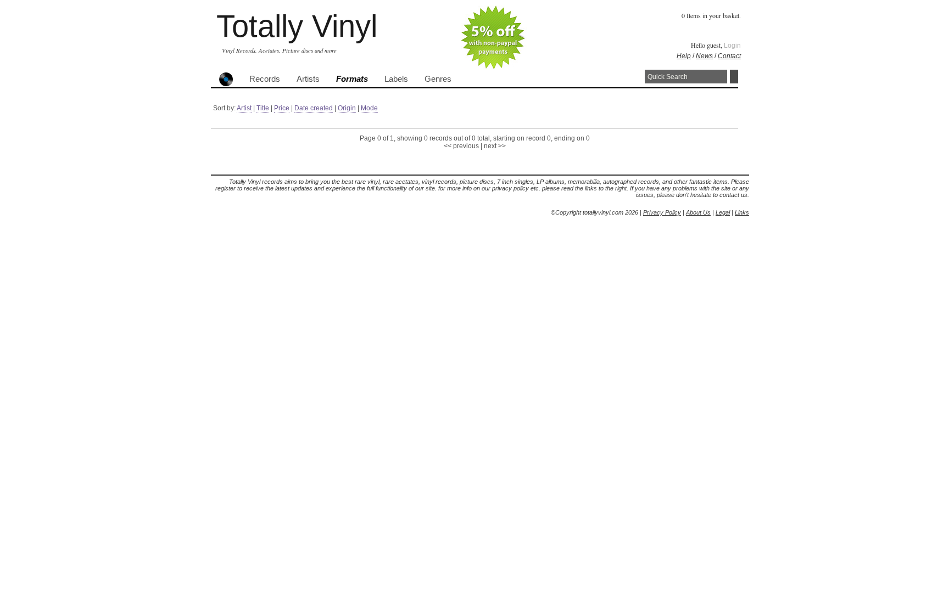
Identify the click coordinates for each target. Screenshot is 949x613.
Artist (244, 108)
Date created (313, 108)
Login (732, 45)
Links (742, 212)
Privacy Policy (662, 212)
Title (262, 108)
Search (734, 76)
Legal (723, 212)
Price (281, 108)
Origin (347, 108)
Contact (729, 56)
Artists (308, 79)
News (704, 56)
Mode (369, 108)
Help (684, 56)
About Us (698, 212)
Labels (396, 79)
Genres (438, 79)
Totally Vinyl (296, 26)
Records (264, 79)
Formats (352, 79)
